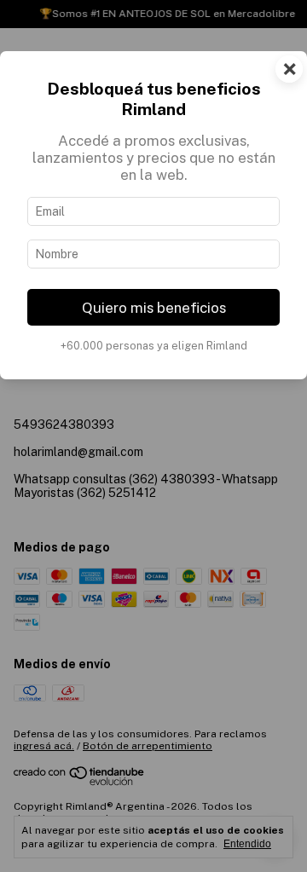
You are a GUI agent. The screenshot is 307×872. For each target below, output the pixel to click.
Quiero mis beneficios (154, 307)
